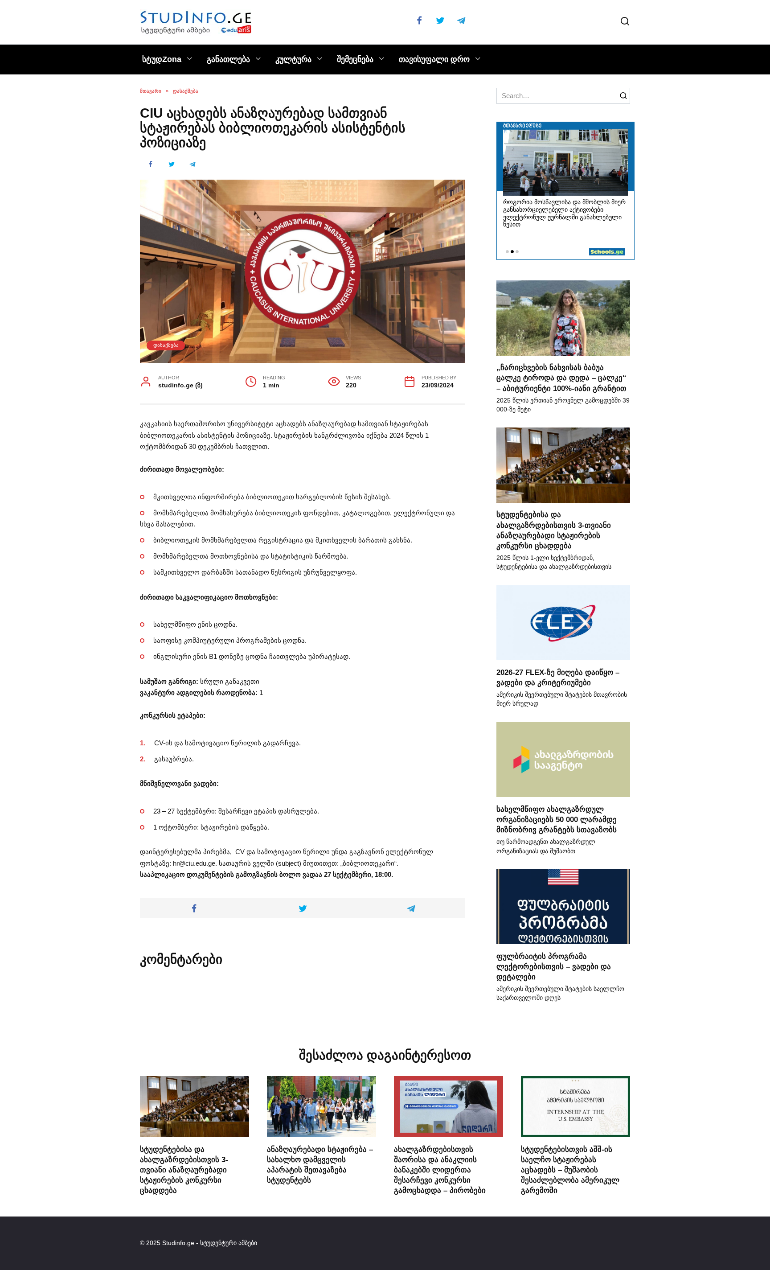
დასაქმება (166, 345)
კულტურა (293, 59)
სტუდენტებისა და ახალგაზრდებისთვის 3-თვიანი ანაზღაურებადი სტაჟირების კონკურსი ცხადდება (184, 1169)
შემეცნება (355, 59)
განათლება (228, 59)
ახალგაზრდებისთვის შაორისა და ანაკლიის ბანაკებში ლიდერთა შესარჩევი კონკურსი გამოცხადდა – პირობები (440, 1169)
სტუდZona (161, 59)
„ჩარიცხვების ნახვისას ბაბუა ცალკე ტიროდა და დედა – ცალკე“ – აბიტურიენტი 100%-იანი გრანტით (561, 377)
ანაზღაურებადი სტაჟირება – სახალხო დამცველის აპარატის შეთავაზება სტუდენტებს (320, 1164)
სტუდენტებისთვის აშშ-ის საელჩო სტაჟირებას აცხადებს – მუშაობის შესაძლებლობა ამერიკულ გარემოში (570, 1169)
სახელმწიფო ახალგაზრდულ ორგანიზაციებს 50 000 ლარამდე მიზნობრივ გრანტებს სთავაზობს (556, 819)
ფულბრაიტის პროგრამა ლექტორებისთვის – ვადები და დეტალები (553, 966)
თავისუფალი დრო (434, 59)
